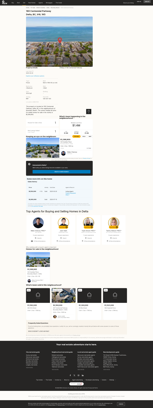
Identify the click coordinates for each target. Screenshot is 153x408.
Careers (104, 380)
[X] (74, 375)
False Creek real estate (59, 361)
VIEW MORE (29, 367)
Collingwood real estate (59, 357)
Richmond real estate (32, 359)
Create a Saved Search (61, 171)
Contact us (58, 380)
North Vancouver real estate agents (88, 367)
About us (66, 380)
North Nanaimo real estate (59, 365)
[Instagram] (78, 375)
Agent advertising (77, 380)
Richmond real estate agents (85, 361)
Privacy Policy (51, 405)
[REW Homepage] (4, 3)
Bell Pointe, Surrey (108, 367)
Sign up (147, 1)
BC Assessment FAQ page (37, 206)
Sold (83, 136)
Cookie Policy (102, 405)
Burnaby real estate (32, 361)
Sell (24, 2)
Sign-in (139, 1)
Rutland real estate (57, 355)
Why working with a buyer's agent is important (41, 247)
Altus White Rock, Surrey (110, 365)
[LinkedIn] (83, 375)
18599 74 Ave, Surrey (109, 357)
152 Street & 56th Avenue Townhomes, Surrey (115, 355)
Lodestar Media (73, 388)
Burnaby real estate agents (85, 359)
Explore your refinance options (35, 76)
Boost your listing (128, 3)
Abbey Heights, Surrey (110, 361)
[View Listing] (38, 268)
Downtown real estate (58, 359)
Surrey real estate (31, 355)
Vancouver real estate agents (86, 355)
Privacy (90, 388)
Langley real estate (31, 365)
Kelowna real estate (32, 363)
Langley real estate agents (85, 363)
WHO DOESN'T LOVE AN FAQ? (38, 331)
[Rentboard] (79, 383)
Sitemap (111, 380)
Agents (41, 2)
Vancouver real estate (32, 357)
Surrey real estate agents (85, 357)
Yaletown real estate (58, 367)
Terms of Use (86, 158)
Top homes (39, 380)
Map (90, 136)
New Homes (31, 2)
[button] (32, 71)
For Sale (76, 136)
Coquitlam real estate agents (85, 365)
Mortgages (49, 2)
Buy (13, 2)
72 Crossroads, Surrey (109, 359)
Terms (96, 388)
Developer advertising (92, 380)
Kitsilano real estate (57, 363)
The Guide (59, 2)
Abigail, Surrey (107, 363)
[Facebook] (70, 375)
